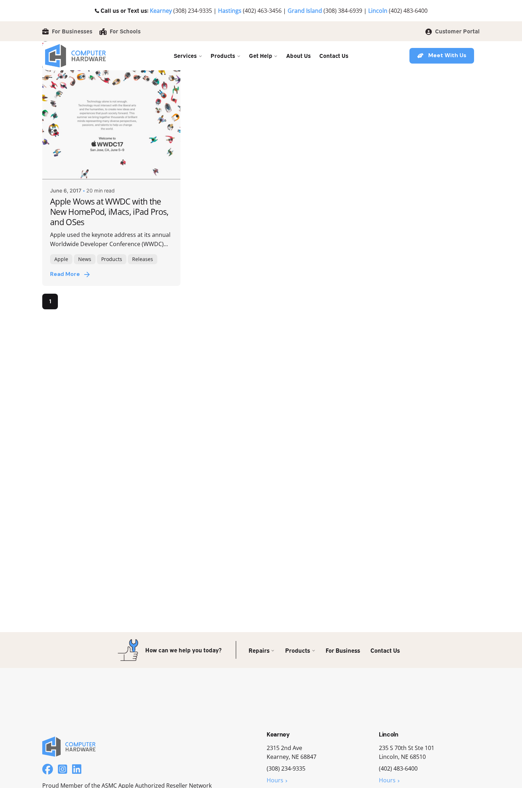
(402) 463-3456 (262, 10)
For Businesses (71, 31)
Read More (65, 274)
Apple (61, 259)
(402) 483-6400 (408, 10)
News (84, 259)
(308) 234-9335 (192, 10)
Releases (142, 259)
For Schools (124, 31)
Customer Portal (457, 31)
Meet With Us (447, 55)
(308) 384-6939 (342, 10)
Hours (275, 780)
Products (111, 259)
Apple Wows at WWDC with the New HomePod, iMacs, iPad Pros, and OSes (109, 212)
